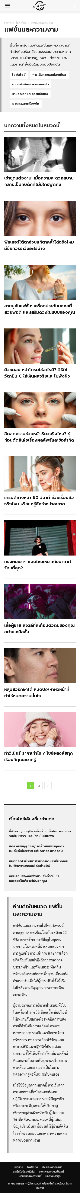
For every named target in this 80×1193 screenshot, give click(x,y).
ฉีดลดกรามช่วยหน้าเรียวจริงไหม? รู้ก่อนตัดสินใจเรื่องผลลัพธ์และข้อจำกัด (39, 436)
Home (8, 23)
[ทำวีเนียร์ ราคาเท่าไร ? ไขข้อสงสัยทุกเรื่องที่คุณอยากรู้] (40, 729)
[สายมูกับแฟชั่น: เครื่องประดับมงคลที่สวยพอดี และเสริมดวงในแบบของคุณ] (40, 282)
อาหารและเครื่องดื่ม (25, 103)
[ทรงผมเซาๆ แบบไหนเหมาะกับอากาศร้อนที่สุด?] (40, 537)
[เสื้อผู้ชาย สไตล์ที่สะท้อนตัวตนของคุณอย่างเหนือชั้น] (40, 601)
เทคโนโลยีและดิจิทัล (31, 16)
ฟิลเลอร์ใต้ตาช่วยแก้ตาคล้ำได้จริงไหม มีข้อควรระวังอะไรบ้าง (39, 245)
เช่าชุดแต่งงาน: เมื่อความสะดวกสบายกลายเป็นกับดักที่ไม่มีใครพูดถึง (39, 181)
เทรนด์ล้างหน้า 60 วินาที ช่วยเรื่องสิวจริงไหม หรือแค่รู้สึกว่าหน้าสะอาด (39, 500)
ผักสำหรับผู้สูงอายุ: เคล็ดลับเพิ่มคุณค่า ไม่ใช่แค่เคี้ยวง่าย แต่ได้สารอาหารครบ (36, 848)
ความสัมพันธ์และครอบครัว (30, 84)
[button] (7, 6)
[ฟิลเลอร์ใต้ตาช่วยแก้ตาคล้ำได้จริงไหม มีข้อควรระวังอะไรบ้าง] (40, 218)
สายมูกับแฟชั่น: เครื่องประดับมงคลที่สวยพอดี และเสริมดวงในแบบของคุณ (39, 309)
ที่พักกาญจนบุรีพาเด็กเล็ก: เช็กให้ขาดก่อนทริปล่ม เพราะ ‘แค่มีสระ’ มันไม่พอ (40, 834)
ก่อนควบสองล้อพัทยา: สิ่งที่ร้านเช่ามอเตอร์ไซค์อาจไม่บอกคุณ (34, 878)
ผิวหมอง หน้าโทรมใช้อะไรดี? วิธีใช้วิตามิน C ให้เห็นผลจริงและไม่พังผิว (37, 372)
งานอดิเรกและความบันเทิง (30, 94)
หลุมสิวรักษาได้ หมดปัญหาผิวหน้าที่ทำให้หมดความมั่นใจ (36, 692)
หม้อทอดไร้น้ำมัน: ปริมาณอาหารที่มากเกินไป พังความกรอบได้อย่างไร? (38, 863)
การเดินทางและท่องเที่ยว (49, 75)
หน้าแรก (19, 1167)
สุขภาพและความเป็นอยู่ (51, 1172)
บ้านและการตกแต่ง (52, 1167)
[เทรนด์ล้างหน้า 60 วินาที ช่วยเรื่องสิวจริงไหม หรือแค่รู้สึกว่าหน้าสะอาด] (40, 473)
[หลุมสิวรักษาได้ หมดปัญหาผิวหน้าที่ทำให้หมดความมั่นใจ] (40, 665)
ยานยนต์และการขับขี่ (30, 1176)
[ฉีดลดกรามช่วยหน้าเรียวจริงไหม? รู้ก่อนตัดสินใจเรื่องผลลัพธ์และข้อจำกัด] (40, 409)
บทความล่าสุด (53, 1176)
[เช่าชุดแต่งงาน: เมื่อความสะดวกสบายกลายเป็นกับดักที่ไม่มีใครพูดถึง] (40, 154)
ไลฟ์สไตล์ (21, 23)
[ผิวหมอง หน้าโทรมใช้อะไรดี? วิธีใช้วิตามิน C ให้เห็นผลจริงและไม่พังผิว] (40, 346)
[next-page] (48, 785)
